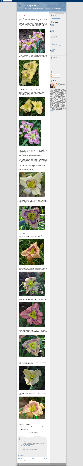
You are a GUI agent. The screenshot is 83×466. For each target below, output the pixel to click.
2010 (52, 50)
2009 (52, 51)
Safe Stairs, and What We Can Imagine (58, 45)
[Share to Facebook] (36, 432)
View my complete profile (54, 111)
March (53, 43)
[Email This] (32, 432)
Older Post (45, 458)
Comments (53, 76)
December (54, 32)
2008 (52, 52)
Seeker (24, 432)
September (54, 36)
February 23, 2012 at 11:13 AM (26, 445)
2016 (52, 25)
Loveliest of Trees (55, 44)
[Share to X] (34, 432)
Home (33, 458)
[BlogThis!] (33, 432)
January (53, 49)
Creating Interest (30, 6)
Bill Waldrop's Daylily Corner (56, 18)
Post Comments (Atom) (27, 460)
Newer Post (20, 458)
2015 (52, 26)
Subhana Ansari (27, 441)
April (53, 42)
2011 (52, 31)
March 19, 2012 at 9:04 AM (25, 452)
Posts (53, 74)
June (53, 39)
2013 (52, 29)
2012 (52, 30)
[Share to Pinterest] (37, 432)
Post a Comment (21, 455)
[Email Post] (30, 432)
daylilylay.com (52, 110)
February (53, 48)
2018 (52, 24)
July (53, 38)
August (53, 37)
